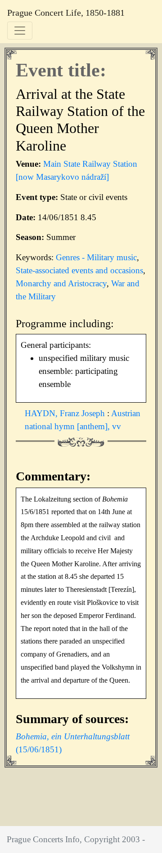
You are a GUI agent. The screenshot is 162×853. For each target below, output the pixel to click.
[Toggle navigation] (19, 31)
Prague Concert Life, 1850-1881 (66, 13)
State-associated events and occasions (79, 270)
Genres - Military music (96, 257)
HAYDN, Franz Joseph (66, 413)
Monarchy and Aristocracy (61, 283)
